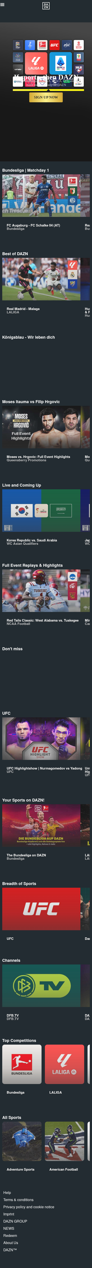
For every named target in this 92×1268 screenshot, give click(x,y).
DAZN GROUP (15, 1221)
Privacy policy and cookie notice (28, 1206)
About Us (10, 1242)
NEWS (8, 1228)
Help (7, 1192)
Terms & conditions (18, 1199)
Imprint (8, 1214)
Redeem (10, 1235)
